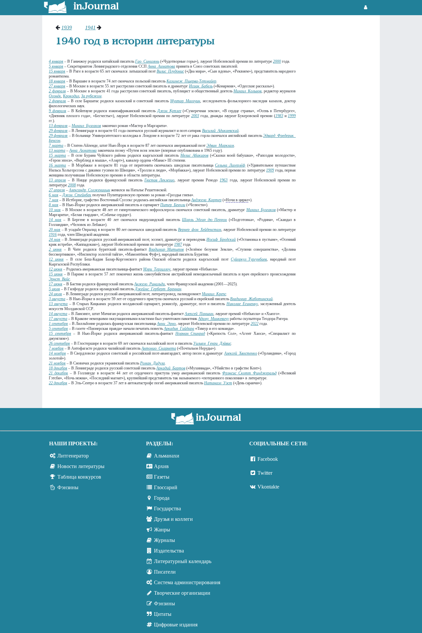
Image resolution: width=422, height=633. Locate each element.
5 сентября (58, 328)
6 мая (53, 195)
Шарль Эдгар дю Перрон (204, 219)
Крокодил (71, 96)
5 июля (54, 289)
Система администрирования (187, 582)
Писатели (165, 572)
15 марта (57, 155)
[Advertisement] (341, 124)
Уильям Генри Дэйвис (212, 343)
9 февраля (57, 111)
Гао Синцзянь (147, 61)
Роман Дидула (152, 363)
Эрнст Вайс (59, 279)
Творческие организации (182, 593)
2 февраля (57, 91)
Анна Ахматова (161, 66)
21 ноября (57, 363)
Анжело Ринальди (149, 284)
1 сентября (58, 323)
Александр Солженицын (89, 190)
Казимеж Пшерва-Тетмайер (191, 81)
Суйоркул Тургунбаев (249, 259)
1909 (270, 170)
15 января (57, 71)
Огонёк (55, 96)
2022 (254, 323)
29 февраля (58, 130)
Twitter (264, 473)
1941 (90, 27)
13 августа (58, 303)
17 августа (58, 318)
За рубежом (91, 96)
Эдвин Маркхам (220, 145)
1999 (292, 115)
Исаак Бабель (201, 86)
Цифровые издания (175, 624)
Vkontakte (268, 487)
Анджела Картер (206, 200)
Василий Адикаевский (220, 130)
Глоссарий (165, 487)
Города (161, 498)
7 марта (56, 145)
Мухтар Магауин (185, 101)
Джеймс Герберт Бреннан (158, 289)
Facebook (267, 459)
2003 (195, 115)
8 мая (53, 205)
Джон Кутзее (169, 111)
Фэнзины (67, 487)
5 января (56, 66)
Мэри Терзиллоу (156, 269)
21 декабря (58, 373)
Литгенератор (73, 456)
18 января (57, 81)
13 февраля (58, 125)
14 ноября (57, 353)
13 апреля (57, 180)
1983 (279, 115)
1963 (223, 180)
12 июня (56, 259)
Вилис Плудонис (170, 71)
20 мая (54, 229)
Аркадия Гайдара (179, 328)
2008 (72, 185)
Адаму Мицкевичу (213, 318)
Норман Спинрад (190, 333)
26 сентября (59, 343)
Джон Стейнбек (76, 195)
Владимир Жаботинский (251, 299)
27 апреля (57, 190)
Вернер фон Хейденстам (199, 229)
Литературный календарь (182, 561)
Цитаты (162, 614)
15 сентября (60, 333)
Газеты (161, 477)
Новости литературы (81, 466)
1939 (66, 27)
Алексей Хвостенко (240, 353)
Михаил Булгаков (86, 125)
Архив (161, 466)
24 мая (54, 239)
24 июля (55, 294)
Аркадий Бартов (170, 368)
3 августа (57, 299)
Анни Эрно (166, 323)
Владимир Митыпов (166, 249)
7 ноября (56, 348)
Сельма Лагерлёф (230, 165)
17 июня (55, 284)
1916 (53, 234)
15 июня (56, 274)
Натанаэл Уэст (218, 383)
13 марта (57, 150)
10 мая (55, 209)
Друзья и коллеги (173, 519)
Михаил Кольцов (247, 91)
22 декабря (58, 383)
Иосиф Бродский (221, 239)
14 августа (58, 313)
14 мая (55, 219)
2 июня (55, 249)
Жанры (162, 529)
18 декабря (58, 368)
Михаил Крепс (214, 294)
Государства (167, 508)
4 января (56, 61)
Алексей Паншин (199, 313)
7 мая (53, 200)
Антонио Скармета (158, 348)
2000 (277, 61)
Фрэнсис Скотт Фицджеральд (249, 373)
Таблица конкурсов (79, 477)
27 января (57, 86)
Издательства (169, 551)
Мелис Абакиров (194, 155)
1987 (178, 244)
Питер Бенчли (172, 205)
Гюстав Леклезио (159, 180)
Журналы (164, 540)
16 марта (57, 165)
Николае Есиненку (242, 303)
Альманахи (166, 456)
